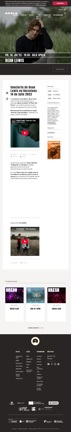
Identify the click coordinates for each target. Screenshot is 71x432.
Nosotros (39, 361)
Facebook (34, 154)
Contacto (39, 356)
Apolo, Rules (40, 381)
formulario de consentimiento (51, 122)
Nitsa (27, 367)
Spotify (24, 156)
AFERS (17, 360)
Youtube (15, 156)
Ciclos (23, 15)
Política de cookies (41, 5)
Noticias (39, 359)
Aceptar (60, 3)
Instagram (24, 154)
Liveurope (39, 364)
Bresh (27, 356)
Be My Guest (19, 363)
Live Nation (51, 132)
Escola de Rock (19, 371)
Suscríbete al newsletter (50, 357)
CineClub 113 (47, 16)
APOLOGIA (18, 368)
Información (58, 15)
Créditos (39, 374)
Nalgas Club (29, 359)
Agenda (16, 15)
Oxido (27, 364)
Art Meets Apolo (38, 17)
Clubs (31, 15)
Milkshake (28, 361)
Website (15, 154)
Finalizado (60, 69)
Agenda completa (33, 328)
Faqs (38, 371)
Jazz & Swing (19, 366)
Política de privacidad (22, 428)
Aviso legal (14, 428)
